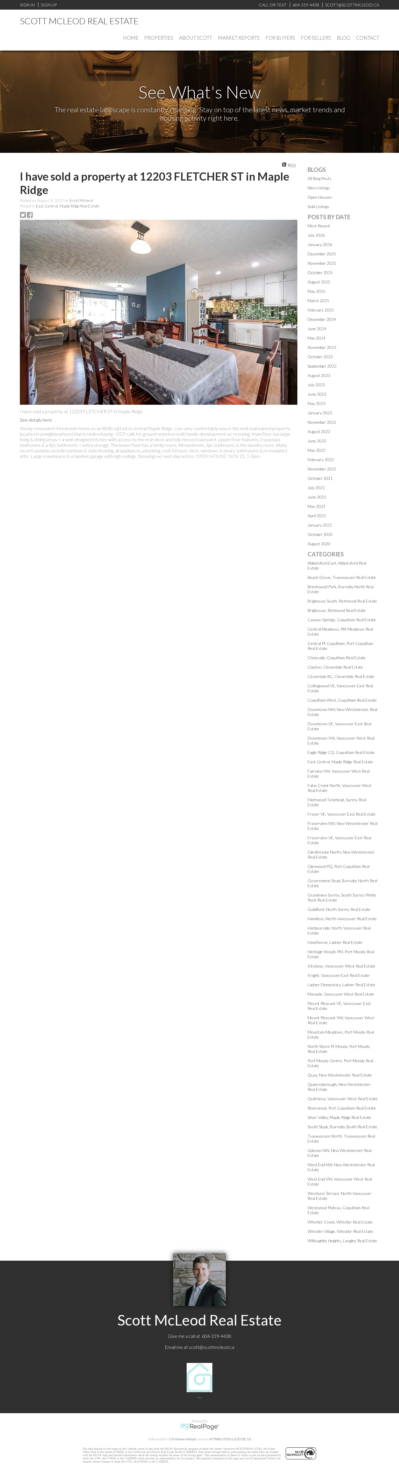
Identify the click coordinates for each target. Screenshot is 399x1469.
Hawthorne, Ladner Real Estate (335, 942)
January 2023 (320, 412)
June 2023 (317, 394)
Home (130, 38)
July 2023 (316, 384)
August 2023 (319, 375)
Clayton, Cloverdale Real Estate (335, 667)
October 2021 (320, 478)
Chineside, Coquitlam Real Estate (337, 657)
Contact (367, 38)
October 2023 (320, 356)
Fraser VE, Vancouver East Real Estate (342, 814)
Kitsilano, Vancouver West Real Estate (341, 965)
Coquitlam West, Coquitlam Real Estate (342, 700)
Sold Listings (318, 206)
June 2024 (317, 328)
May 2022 (316, 450)
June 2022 (317, 440)
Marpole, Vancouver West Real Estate (341, 994)
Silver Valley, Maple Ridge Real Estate (339, 1117)
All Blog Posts (320, 178)
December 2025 (322, 253)
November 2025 (322, 263)
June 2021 (317, 496)
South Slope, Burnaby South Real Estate (342, 1126)
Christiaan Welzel (182, 1439)
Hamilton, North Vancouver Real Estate (342, 918)
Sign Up (49, 4)
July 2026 (316, 235)
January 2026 (320, 244)
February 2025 (321, 309)
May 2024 (316, 337)
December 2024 (322, 319)
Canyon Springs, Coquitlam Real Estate (342, 619)
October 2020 (320, 534)
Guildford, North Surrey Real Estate (339, 909)
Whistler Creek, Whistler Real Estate (340, 1221)
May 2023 (316, 403)
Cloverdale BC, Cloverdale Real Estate (341, 676)
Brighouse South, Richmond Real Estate (342, 600)
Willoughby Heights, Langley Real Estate (342, 1240)
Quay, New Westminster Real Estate (340, 1074)
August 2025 (319, 281)
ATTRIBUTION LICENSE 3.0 (230, 1439)
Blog (343, 38)
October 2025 (320, 272)
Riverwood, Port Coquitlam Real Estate (342, 1107)
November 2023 (322, 347)
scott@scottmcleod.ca (211, 1347)
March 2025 (318, 300)
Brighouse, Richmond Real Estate (337, 610)
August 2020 (319, 543)
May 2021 (316, 506)
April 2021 (317, 515)
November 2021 (322, 468)
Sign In (27, 4)
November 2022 (322, 422)
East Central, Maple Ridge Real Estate (67, 206)
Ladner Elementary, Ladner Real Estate (341, 984)
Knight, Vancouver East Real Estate (338, 975)
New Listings (319, 187)
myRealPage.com (199, 1427)
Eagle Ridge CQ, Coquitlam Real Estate (341, 752)
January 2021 (320, 524)
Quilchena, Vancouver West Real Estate (343, 1098)
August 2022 (319, 431)
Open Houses (320, 197)
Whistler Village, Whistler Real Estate (340, 1231)
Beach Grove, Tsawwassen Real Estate (342, 577)
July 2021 (316, 487)
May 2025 (316, 291)
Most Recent (319, 225)
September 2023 (322, 366)
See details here (36, 420)
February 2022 (321, 459)
